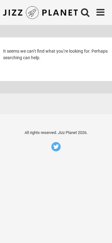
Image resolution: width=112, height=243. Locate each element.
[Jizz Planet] (41, 12)
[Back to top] (100, 230)
